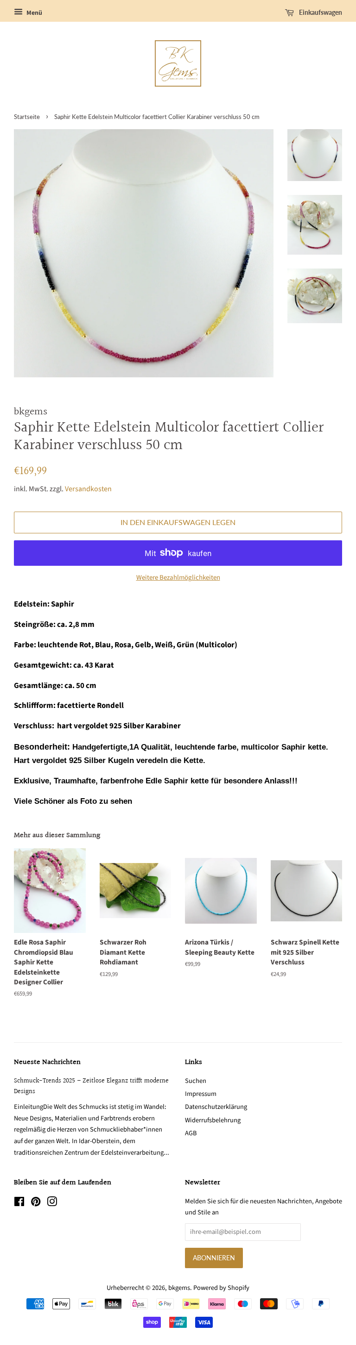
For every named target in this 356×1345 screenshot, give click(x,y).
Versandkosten (88, 489)
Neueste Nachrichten (47, 1062)
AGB (191, 1133)
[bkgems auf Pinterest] (36, 1203)
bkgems (179, 1288)
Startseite (27, 116)
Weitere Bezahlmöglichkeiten (178, 577)
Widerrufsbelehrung (213, 1120)
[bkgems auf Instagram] (52, 1203)
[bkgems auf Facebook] (19, 1203)
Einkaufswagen (320, 12)
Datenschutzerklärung (216, 1107)
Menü (33, 13)
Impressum (200, 1094)
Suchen (195, 1081)
